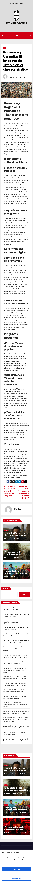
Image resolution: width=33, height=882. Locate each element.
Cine (6, 530)
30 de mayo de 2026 (12, 832)
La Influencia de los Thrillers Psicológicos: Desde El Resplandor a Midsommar (15, 704)
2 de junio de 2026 (12, 773)
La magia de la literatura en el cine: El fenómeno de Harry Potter (9, 491)
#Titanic (24, 77)
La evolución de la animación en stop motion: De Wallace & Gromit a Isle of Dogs (15, 670)
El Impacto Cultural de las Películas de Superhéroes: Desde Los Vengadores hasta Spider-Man (15, 719)
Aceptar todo (16, 869)
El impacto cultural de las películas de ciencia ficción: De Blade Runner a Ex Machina (15, 648)
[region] (16, 866)
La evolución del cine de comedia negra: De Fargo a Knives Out (15, 535)
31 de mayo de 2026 (12, 812)
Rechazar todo (16, 878)
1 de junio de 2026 (12, 793)
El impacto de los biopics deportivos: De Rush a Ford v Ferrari (15, 554)
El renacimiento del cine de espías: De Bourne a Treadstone (15, 829)
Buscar (6, 588)
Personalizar (16, 874)
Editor (14, 75)
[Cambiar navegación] (17, 35)
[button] (30, 35)
